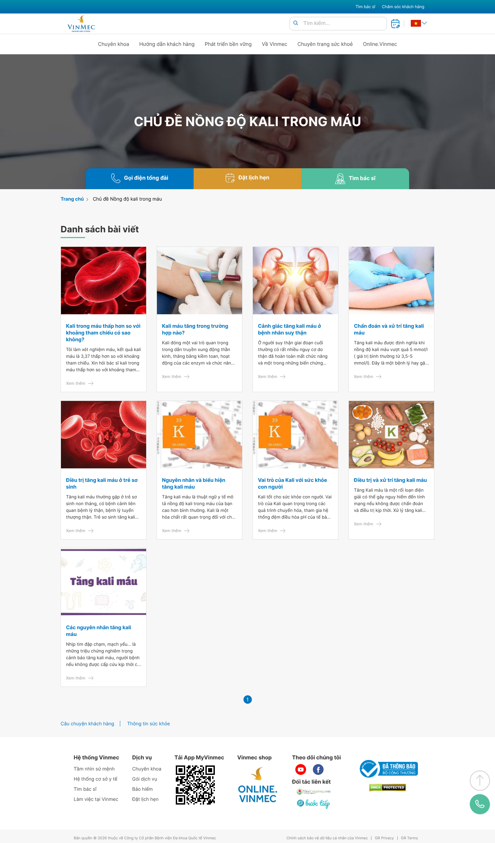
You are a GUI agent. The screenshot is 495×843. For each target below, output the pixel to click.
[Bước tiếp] (313, 803)
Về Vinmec (275, 44)
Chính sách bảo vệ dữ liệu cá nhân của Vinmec (327, 838)
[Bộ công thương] (387, 768)
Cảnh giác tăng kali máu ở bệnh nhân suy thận (289, 329)
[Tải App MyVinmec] (195, 785)
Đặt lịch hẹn (145, 799)
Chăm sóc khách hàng (403, 6)
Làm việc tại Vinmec (96, 799)
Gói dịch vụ (144, 779)
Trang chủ (72, 199)
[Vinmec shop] (258, 785)
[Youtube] (300, 769)
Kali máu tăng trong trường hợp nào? (195, 329)
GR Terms (409, 838)
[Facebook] (318, 769)
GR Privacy (384, 838)
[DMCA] (387, 787)
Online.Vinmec (380, 44)
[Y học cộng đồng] (313, 791)
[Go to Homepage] (81, 23)
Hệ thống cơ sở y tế (96, 779)
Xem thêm (75, 383)
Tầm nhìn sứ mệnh (94, 769)
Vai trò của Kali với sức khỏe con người (292, 483)
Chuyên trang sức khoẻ (325, 44)
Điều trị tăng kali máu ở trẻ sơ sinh (102, 483)
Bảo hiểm (142, 789)
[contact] (480, 804)
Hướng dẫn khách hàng (167, 44)
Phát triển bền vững (228, 44)
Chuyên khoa (113, 44)
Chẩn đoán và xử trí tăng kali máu (389, 329)
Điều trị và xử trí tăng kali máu (390, 480)
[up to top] (480, 781)
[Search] (295, 23)
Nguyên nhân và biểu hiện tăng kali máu (193, 483)
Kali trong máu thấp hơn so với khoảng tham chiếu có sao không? (103, 333)
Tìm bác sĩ (365, 6)
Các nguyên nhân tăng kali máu (98, 630)
